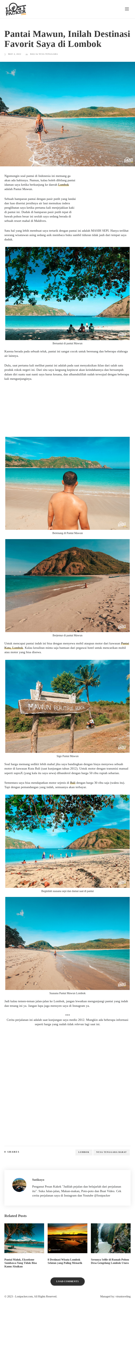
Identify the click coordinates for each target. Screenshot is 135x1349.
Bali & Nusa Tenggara (45, 64)
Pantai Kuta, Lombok (33, 662)
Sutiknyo (38, 1198)
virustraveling (122, 1320)
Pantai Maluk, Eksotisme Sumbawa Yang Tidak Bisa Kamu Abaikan (21, 1286)
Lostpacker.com (27, 1320)
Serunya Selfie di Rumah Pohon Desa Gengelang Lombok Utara (111, 1286)
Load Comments (67, 1304)
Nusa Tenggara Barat (112, 1171)
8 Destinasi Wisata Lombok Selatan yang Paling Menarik (66, 1284)
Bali (81, 802)
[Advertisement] (104, 207)
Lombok (21, 199)
